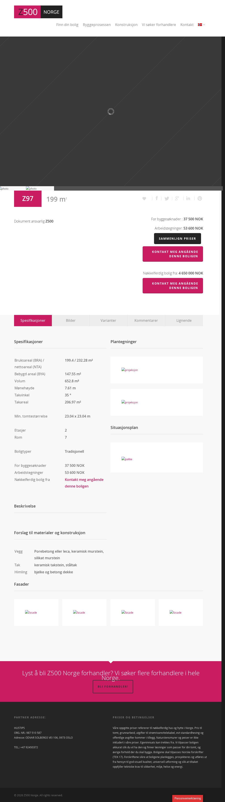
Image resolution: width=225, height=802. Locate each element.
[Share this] (156, 198)
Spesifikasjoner (32, 320)
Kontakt (187, 24)
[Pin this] (199, 198)
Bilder (71, 320)
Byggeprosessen (97, 24)
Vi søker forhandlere (159, 24)
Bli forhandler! (113, 686)
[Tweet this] (166, 198)
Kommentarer (146, 320)
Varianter (108, 320)
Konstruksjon (126, 24)
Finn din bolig (67, 24)
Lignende (184, 320)
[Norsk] (201, 27)
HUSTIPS (19, 728)
